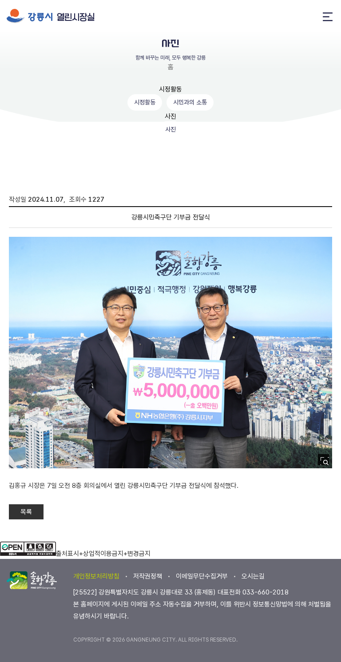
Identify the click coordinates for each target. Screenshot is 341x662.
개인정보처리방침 (96, 576)
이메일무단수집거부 (202, 576)
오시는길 (253, 576)
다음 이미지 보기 (310, 354)
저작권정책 (147, 576)
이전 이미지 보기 (30, 354)
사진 (170, 116)
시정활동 (170, 89)
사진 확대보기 (326, 462)
